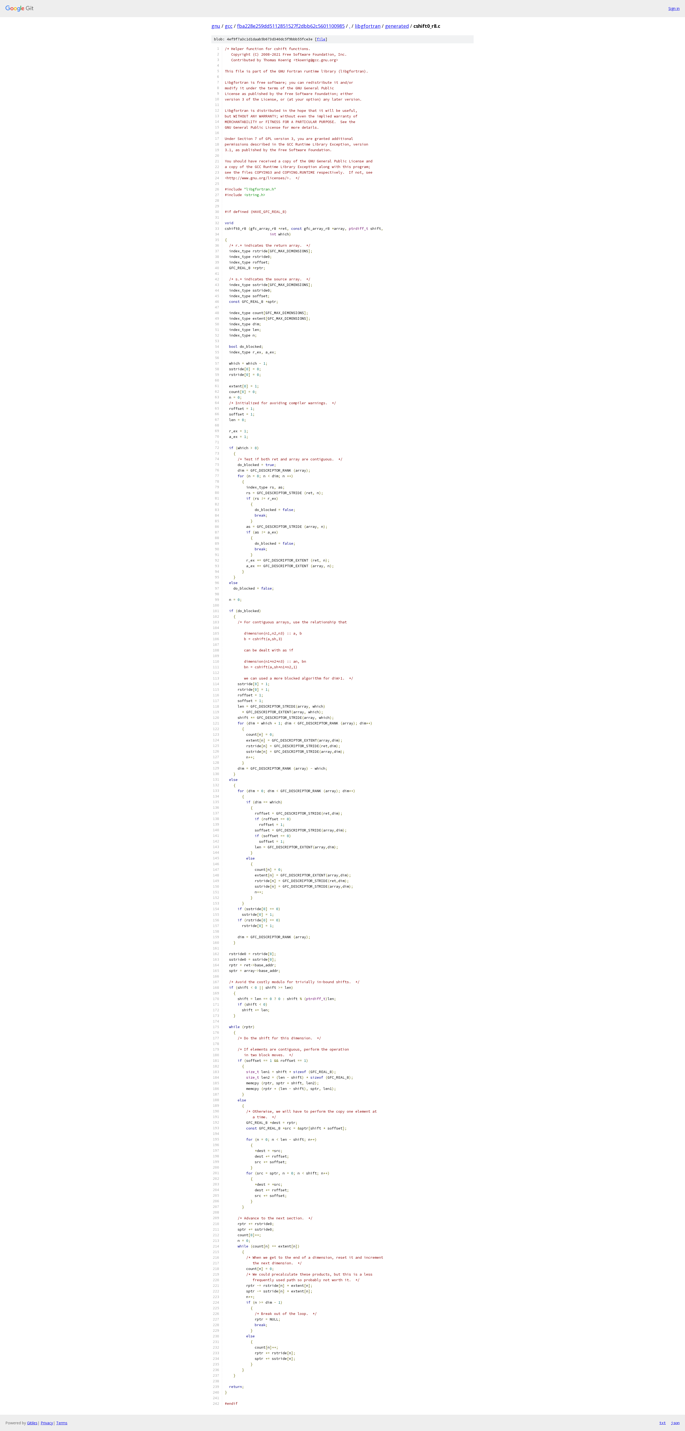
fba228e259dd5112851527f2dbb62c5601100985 (291, 26)
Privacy (47, 1422)
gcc (229, 26)
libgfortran (367, 26)
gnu (215, 26)
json (675, 1422)
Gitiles (32, 1422)
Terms (61, 1422)
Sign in (674, 8)
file (321, 39)
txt (662, 1422)
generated (397, 26)
